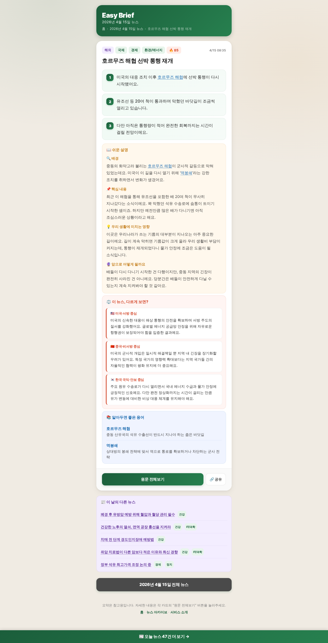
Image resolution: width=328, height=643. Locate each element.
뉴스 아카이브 (157, 612)
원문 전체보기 (153, 479)
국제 (121, 50)
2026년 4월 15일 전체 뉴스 (164, 584)
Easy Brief (118, 15)
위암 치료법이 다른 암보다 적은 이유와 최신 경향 (139, 552)
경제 (134, 50)
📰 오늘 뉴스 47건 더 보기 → (164, 636)
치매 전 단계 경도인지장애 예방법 (127, 539)
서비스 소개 (179, 612)
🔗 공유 (216, 479)
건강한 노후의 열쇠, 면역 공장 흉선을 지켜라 (136, 527)
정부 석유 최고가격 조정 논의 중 (126, 564)
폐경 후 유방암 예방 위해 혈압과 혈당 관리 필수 (138, 514)
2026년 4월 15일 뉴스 (126, 29)
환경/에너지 (153, 50)
